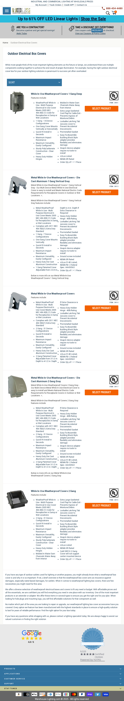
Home (5, 43)
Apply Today (13, 33)
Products (9, 669)
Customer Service (14, 679)
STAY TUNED (10, 688)
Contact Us (82, 5)
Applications (12, 674)
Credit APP (69, 5)
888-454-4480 (114, 8)
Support (9, 683)
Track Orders (55, 5)
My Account (41, 5)
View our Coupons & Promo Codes (82, 33)
